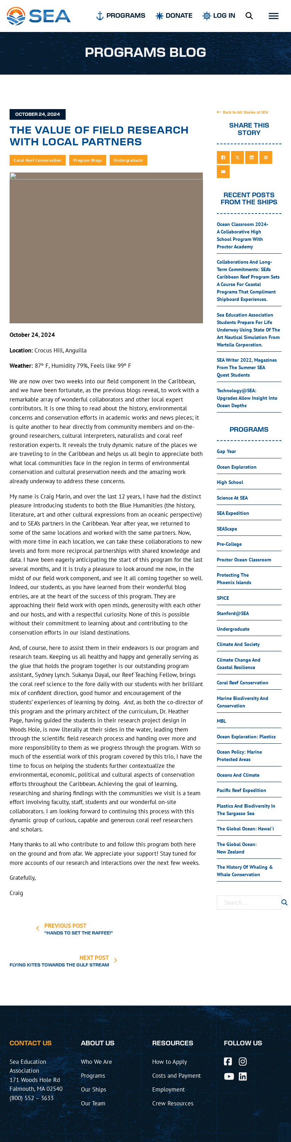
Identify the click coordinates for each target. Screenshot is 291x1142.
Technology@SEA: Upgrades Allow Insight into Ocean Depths (247, 398)
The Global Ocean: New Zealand (237, 848)
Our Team (93, 1103)
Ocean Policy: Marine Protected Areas (239, 756)
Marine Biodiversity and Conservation (242, 702)
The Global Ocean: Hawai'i (245, 828)
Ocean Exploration (237, 467)
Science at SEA (232, 498)
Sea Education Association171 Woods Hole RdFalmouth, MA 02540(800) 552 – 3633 (36, 1079)
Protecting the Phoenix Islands (234, 579)
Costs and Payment (176, 1075)
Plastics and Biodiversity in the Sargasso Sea (246, 810)
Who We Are (96, 1061)
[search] (284, 902)
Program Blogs (87, 160)
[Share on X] (237, 157)
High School (230, 482)
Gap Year (226, 451)
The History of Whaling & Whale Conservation (245, 871)
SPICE (223, 598)
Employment (168, 1089)
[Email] (223, 171)
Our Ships (93, 1089)
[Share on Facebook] (223, 157)
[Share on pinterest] (265, 157)
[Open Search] (249, 16)
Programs (93, 1075)
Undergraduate (128, 160)
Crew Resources (172, 1103)
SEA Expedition (233, 513)
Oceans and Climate (238, 775)
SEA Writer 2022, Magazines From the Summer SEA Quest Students (247, 367)
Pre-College (229, 544)
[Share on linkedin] (251, 157)
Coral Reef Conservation (37, 160)
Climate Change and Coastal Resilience (238, 663)
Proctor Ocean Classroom (244, 559)
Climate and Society (238, 644)
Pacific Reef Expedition (241, 790)
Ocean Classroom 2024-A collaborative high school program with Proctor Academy (242, 235)
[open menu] (273, 16)
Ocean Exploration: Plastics (246, 736)
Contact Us (31, 1043)
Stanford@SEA (233, 613)
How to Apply (169, 1061)
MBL (221, 721)
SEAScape (227, 529)
